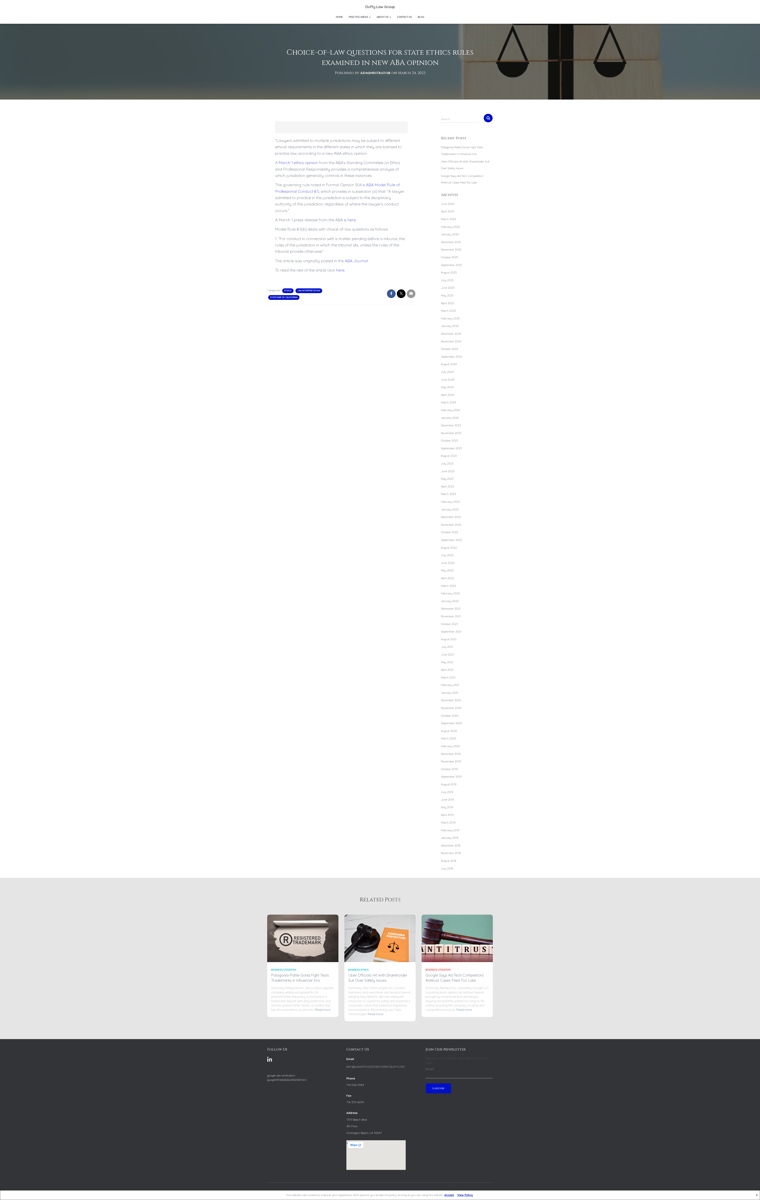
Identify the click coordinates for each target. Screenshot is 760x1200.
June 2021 (447, 654)
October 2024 (449, 349)
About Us (383, 16)
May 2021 (447, 662)
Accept (449, 1195)
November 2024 (451, 341)
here (340, 270)
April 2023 (447, 486)
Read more (323, 1010)
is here (350, 219)
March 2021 (448, 677)
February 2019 (450, 830)
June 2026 (447, 204)
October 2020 (449, 715)
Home (339, 16)
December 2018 (450, 845)
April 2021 (447, 670)
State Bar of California (283, 297)
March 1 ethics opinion (298, 162)
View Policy (465, 1195)
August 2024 (449, 364)
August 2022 (449, 547)
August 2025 (449, 272)
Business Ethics (358, 969)
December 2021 (450, 608)
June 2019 (447, 799)
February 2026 (450, 227)
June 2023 (447, 471)
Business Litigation (283, 969)
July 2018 (447, 868)
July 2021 (447, 647)
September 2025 (451, 265)
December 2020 (451, 700)
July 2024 (447, 372)
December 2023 (451, 425)
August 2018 (448, 861)
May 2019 (447, 807)
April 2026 (447, 211)
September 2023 (451, 448)
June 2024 (447, 379)
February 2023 (450, 502)
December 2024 (451, 333)
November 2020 (451, 708)
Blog (421, 16)
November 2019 (451, 761)
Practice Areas (359, 16)
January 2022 (450, 601)
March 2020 (448, 738)
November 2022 (451, 524)
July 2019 (447, 792)
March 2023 (448, 494)
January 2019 (449, 838)
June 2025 (447, 288)
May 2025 (447, 295)
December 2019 (451, 754)
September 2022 (451, 540)
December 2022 (451, 517)
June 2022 (447, 563)
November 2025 (451, 249)
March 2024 (448, 402)
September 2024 (451, 356)
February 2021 (450, 685)
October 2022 (449, 532)
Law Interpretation (308, 290)
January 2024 (450, 418)
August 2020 (449, 731)
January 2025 (450, 326)
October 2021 (449, 624)
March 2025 (448, 311)
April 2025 (447, 303)
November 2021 (451, 616)
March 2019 (448, 822)
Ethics (288, 290)
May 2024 (447, 387)
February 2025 (450, 318)
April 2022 (447, 578)
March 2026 (448, 219)
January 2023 (450, 509)
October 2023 (449, 440)
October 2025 (449, 257)
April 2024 (447, 395)
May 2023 (447, 479)
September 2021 (451, 631)
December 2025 (451, 242)
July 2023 (447, 463)
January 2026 (450, 234)
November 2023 (451, 433)
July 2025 (447, 280)
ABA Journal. (357, 260)
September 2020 (451, 723)
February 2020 (450, 746)
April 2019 (447, 815)
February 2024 (450, 410)
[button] (370, 16)
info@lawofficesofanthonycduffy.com (375, 1067)
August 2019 (448, 784)
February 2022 (450, 593)
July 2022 (447, 555)
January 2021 (449, 693)
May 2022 (447, 570)
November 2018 (451, 853)
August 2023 (449, 456)
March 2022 (448, 586)
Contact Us (404, 16)
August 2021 (448, 639)
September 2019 (451, 776)
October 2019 (449, 769)
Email (430, 1069)
